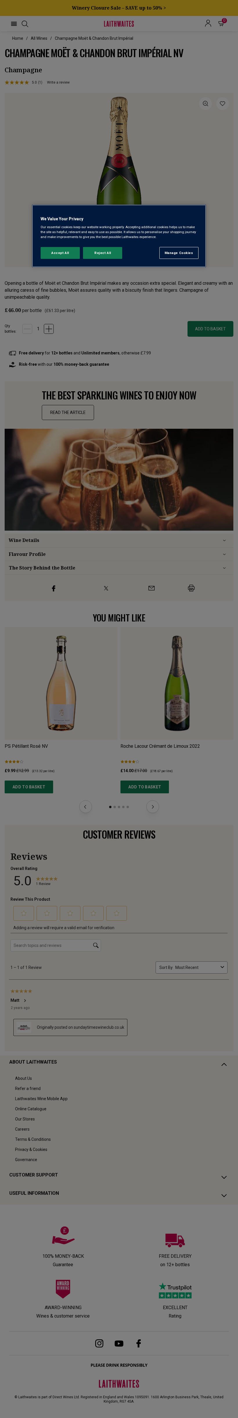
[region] (119, 236)
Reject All (102, 253)
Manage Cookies (179, 253)
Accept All (60, 253)
